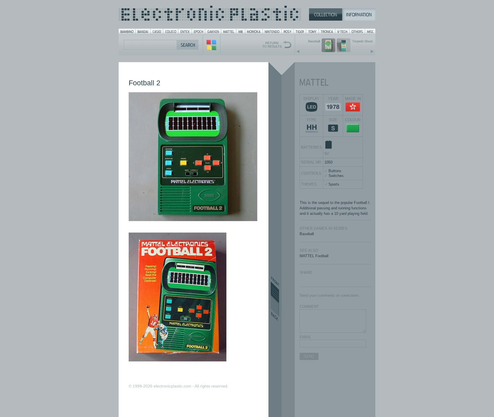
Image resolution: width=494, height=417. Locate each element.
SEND (309, 356)
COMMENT (309, 306)
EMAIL (305, 337)
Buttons (334, 171)
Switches (336, 176)
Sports (333, 184)
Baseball (307, 234)
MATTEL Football (314, 256)
